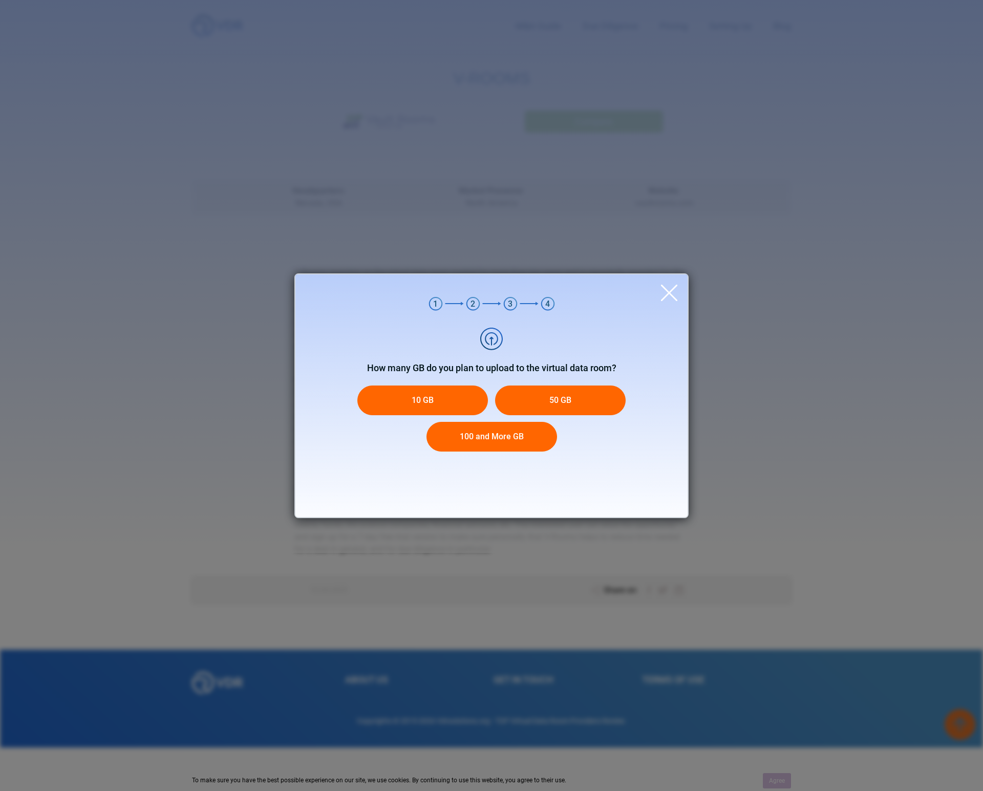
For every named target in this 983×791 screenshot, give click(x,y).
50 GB (560, 400)
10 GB (423, 400)
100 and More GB (492, 436)
